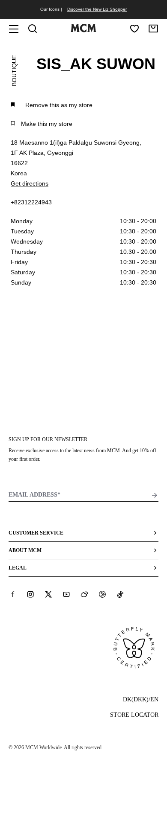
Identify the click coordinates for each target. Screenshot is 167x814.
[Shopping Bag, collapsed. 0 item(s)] (153, 28)
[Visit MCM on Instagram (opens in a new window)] (30, 594)
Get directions (29, 183)
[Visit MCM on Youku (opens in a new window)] (102, 594)
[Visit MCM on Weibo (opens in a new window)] (84, 594)
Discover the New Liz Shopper (97, 9)
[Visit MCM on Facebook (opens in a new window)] (12, 594)
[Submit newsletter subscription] (154, 495)
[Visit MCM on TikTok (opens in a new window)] (120, 594)
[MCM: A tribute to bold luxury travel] (83, 30)
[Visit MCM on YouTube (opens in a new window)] (66, 594)
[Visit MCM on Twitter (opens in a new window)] (48, 594)
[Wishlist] (134, 28)
